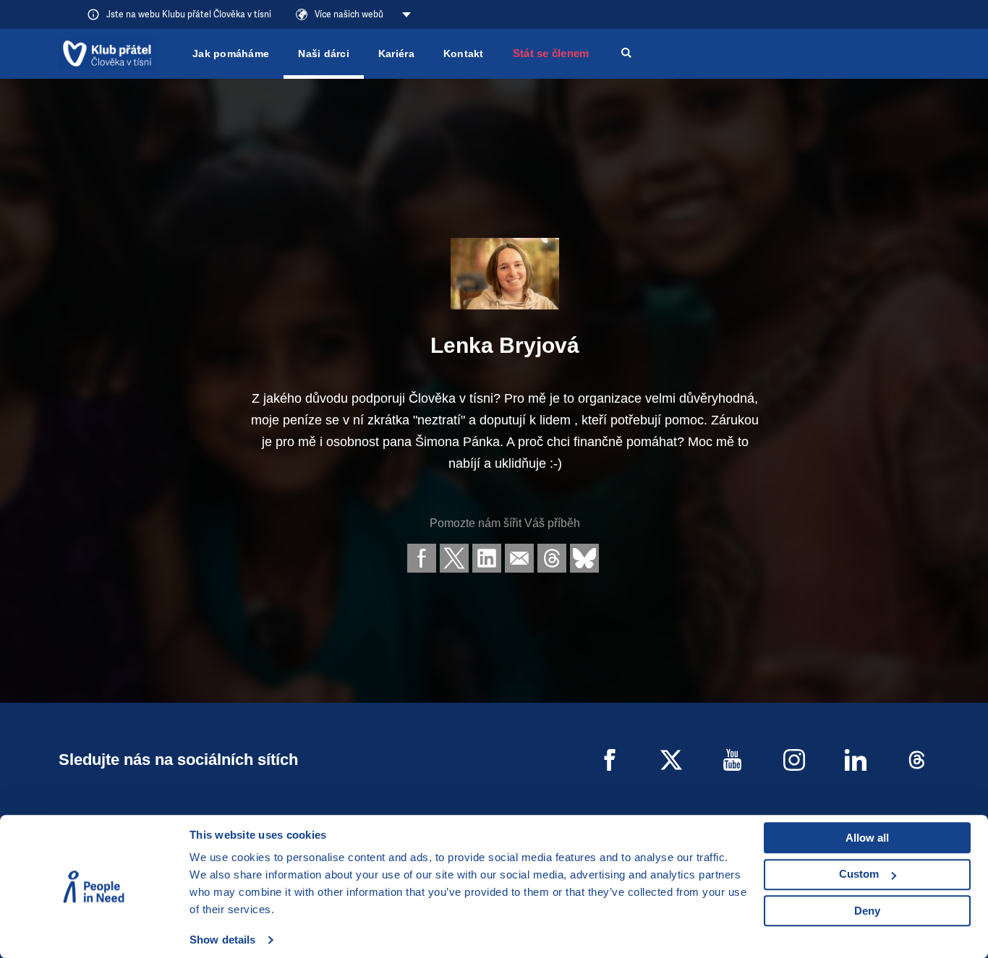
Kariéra (396, 53)
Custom (859, 874)
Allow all (867, 837)
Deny (867, 910)
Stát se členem (551, 53)
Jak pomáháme (230, 53)
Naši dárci (323, 53)
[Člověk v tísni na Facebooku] (610, 760)
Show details (222, 939)
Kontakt (463, 53)
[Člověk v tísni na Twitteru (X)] (671, 760)
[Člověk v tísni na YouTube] (733, 760)
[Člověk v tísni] (107, 53)
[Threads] (917, 760)
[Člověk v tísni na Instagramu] (794, 760)
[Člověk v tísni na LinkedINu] (855, 760)
